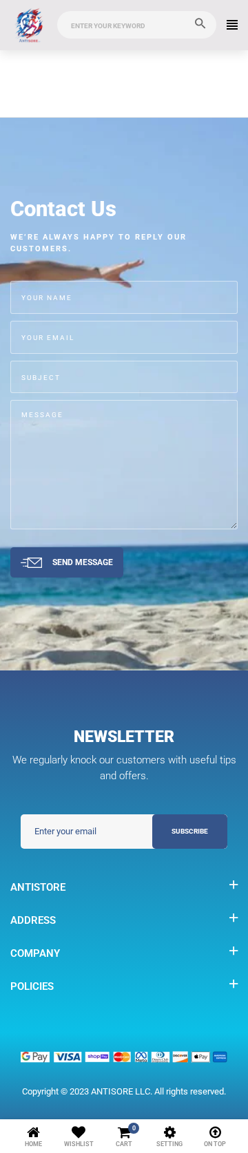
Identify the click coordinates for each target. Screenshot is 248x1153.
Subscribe (190, 831)
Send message (82, 562)
